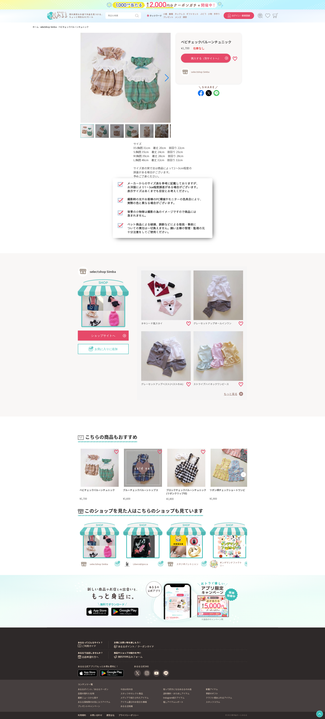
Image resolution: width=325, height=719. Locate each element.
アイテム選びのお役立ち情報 (134, 701)
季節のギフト (212, 693)
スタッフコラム (213, 701)
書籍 (171, 14)
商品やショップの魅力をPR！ (128, 652)
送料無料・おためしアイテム (176, 693)
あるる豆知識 (127, 706)
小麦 (165, 14)
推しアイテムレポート (173, 701)
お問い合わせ (96, 715)
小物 (210, 14)
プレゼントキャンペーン (89, 706)
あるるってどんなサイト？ (90, 642)
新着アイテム (212, 689)
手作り (217, 14)
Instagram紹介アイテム (174, 697)
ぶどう (203, 14)
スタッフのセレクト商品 (132, 693)
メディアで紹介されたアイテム (135, 697)
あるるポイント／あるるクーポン (93, 689)
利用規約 (82, 715)
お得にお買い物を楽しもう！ (127, 642)
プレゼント (168, 17)
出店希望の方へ (90, 657)
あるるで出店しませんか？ (90, 652)
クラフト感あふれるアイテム (219, 697)
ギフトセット (192, 14)
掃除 (185, 17)
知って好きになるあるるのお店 (177, 689)
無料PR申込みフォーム (130, 656)
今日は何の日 (127, 689)
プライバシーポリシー (128, 715)
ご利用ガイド (89, 646)
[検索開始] (137, 15)
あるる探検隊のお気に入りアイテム (94, 701)
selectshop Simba (200, 71)
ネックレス (180, 14)
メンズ (178, 17)
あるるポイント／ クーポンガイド (136, 646)
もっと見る (230, 394)
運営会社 (110, 715)
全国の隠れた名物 (86, 693)
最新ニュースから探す (88, 697)
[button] (92, 78)
